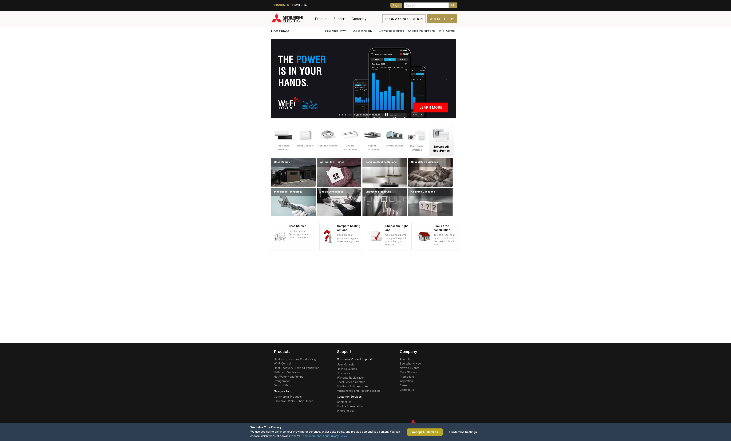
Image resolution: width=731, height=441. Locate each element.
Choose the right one (421, 30)
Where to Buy (442, 19)
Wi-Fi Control (447, 30)
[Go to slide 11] (373, 114)
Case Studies (408, 372)
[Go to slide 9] (367, 114)
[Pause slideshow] (386, 115)
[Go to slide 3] (345, 114)
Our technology (362, 30)
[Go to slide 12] (376, 114)
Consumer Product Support (354, 359)
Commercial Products (288, 396)
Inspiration (406, 381)
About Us (406, 359)
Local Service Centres (351, 382)
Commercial (299, 5)
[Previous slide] (280, 79)
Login (396, 5)
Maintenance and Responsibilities (358, 390)
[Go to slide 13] (379, 114)
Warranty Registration (351, 377)
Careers (405, 385)
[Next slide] (447, 79)
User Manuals (345, 364)
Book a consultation (404, 19)
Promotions (407, 376)
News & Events (409, 367)
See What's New (410, 363)
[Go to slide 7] (361, 114)
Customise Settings (463, 432)
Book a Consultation (350, 406)
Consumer (281, 5)
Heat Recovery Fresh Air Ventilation (296, 367)
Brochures (343, 373)
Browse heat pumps (391, 30)
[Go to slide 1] (339, 114)
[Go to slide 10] (370, 114)
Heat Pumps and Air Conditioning (295, 359)
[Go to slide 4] (350, 114)
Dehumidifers (282, 385)
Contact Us (344, 402)
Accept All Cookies (425, 432)
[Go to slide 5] (354, 114)
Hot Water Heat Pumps (288, 376)
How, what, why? (335, 30)
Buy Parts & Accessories (352, 386)
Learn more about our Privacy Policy (324, 436)
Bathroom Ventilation (287, 372)
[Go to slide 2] (342, 114)
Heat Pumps (280, 31)
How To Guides (347, 368)
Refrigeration (282, 381)
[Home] (291, 19)
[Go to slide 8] (364, 114)
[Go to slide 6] (357, 114)
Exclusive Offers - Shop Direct (293, 401)
